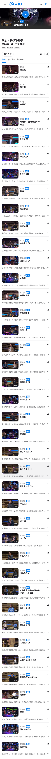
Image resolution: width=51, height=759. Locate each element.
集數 (4, 59)
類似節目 (21, 59)
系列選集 (11, 59)
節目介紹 (8, 54)
